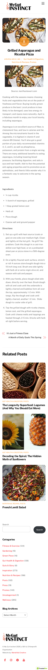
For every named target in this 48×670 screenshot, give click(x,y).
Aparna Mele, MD (12, 59)
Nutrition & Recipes (20, 62)
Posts (26, 401)
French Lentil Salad (14, 507)
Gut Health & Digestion (33, 59)
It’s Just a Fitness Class (17, 333)
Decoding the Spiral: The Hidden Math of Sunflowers (21, 458)
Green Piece (8, 556)
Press (5, 585)
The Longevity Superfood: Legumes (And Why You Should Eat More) (23, 406)
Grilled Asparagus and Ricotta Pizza (24, 52)
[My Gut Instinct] (19, 10)
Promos (33, 62)
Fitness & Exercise (11, 546)
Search (5, 524)
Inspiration (7, 570)
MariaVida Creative (19, 653)
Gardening (7, 551)
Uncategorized (9, 595)
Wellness (6, 600)
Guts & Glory (8, 565)
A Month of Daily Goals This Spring (24, 337)
